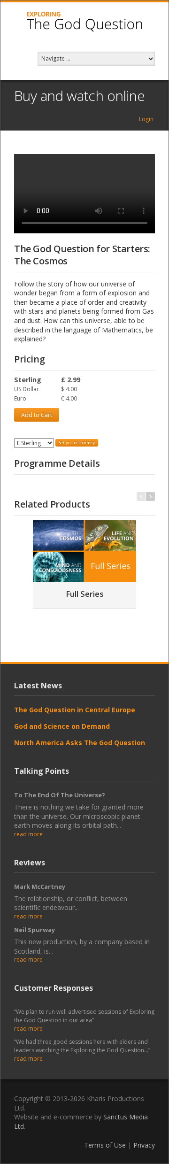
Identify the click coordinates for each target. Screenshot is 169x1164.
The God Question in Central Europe (74, 709)
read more (28, 834)
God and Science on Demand (62, 726)
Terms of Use (105, 1145)
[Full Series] (84, 551)
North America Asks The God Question (79, 742)
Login (146, 119)
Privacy (144, 1145)
